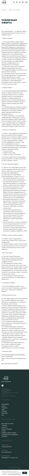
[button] (14, 2)
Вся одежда (5, 404)
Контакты (4, 436)
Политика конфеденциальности (15, 467)
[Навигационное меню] (26, 2)
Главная (4, 10)
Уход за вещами (7, 429)
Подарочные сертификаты (10, 434)
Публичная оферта (14, 10)
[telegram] (2, 386)
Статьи (3, 431)
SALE (3, 415)
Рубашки (4, 411)
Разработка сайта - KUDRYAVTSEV (8, 396)
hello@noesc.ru (7, 452)
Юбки (3, 409)
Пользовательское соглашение (14, 468)
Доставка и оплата (7, 423)
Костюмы (5, 413)
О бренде (4, 425)
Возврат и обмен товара (9, 432)
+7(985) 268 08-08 (6, 446)
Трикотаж (4, 408)
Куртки (4, 406)
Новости (4, 427)
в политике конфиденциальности (14, 474)
